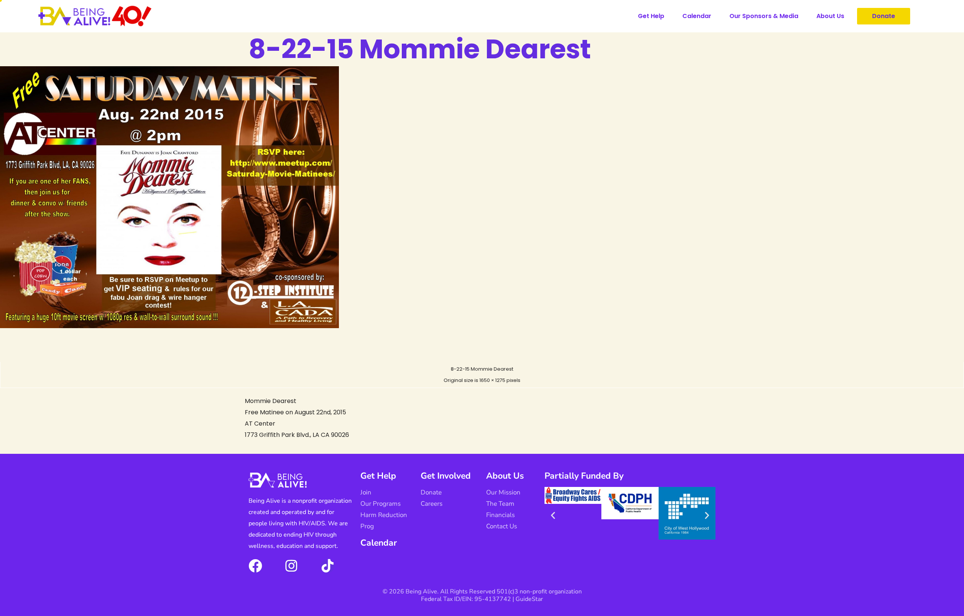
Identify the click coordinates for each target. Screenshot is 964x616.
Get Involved (446, 476)
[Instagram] (291, 566)
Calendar (696, 16)
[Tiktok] (327, 566)
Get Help (651, 16)
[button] (553, 515)
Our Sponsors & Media (763, 16)
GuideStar (529, 599)
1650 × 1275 (492, 380)
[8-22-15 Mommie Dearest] (169, 326)
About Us (830, 16)
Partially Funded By (584, 476)
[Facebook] (255, 566)
